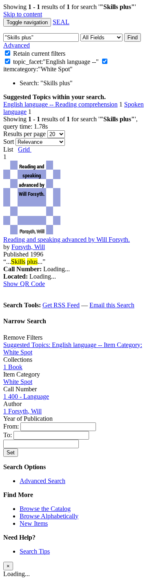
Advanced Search (42, 480)
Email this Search (111, 305)
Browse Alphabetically (49, 516)
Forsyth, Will (28, 246)
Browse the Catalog (45, 508)
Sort (8, 141)
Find (132, 37)
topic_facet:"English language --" (56, 61)
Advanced (16, 45)
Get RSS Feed (61, 305)
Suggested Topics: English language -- (53, 344)
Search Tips (35, 551)
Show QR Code (24, 283)
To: (8, 434)
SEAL (61, 21)
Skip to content (22, 14)
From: (11, 426)
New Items (34, 523)
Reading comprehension (86, 104)
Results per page (24, 133)
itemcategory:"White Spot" (38, 69)
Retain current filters (38, 53)
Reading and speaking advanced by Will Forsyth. (66, 239)
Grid (24, 149)
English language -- (29, 104)
